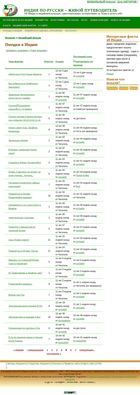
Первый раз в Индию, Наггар (23, 251)
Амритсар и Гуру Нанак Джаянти (25, 74)
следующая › (87, 350)
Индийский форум (24, 25)
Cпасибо (112, 87)
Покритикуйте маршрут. (20, 284)
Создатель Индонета (39, 363)
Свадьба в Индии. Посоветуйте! (24, 162)
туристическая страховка (21, 217)
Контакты (57, 363)
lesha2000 (63, 342)
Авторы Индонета (16, 363)
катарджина (64, 320)
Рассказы (73, 19)
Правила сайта (72, 363)
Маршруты (41, 19)
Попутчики (58, 19)
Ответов (48, 61)
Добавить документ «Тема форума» (26, 50)
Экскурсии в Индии (18, 140)
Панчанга (71, 30)
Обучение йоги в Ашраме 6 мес (24, 317)
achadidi (80, 76)
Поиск (133, 87)
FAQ (99, 363)
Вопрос (124, 87)
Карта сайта (88, 363)
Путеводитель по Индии (18, 19)
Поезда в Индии (12, 30)
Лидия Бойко (82, 175)
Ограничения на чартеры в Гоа (24, 328)
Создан (60, 61)
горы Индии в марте (18, 240)
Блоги (7, 25)
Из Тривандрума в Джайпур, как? (25, 273)
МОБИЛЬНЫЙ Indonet (101, 1)
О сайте (43, 25)
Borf (78, 186)
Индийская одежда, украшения (43, 30)
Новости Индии (120, 19)
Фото (84, 19)
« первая (18, 350)
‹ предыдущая (35, 350)
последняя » (54, 353)
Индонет (10, 37)
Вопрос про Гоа (16, 295)
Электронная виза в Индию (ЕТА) (25, 306)
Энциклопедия (99, 19)
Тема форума (15, 61)
